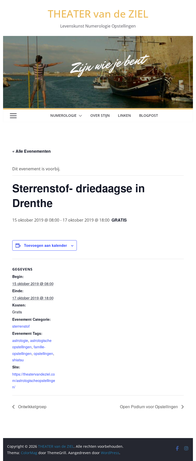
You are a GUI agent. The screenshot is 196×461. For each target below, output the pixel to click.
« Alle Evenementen (31, 151)
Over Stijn (100, 115)
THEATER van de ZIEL (98, 14)
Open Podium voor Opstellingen (149, 406)
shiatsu (18, 359)
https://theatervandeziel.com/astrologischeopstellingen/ (33, 380)
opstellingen (43, 353)
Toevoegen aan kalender (45, 245)
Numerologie (63, 115)
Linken (124, 115)
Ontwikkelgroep (31, 406)
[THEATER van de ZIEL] (98, 39)
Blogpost (148, 115)
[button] (79, 116)
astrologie (20, 340)
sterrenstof (21, 326)
